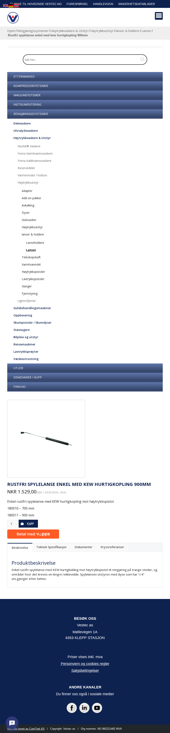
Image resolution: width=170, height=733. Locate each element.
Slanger (27, 286)
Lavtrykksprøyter (25, 352)
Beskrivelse (20, 547)
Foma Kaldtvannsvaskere (34, 161)
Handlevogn (103, 4)
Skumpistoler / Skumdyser (32, 322)
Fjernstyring (30, 293)
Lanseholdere (35, 243)
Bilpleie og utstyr (25, 337)
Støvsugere (21, 330)
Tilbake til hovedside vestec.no (36, 4)
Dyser (26, 213)
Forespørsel (77, 4)
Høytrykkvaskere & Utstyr (69, 31)
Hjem (11, 31)
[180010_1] (46, 439)
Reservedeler (26, 168)
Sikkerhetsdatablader (136, 4)
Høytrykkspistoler (33, 272)
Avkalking (28, 205)
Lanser (146, 31)
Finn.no (19, 387)
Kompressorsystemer (30, 86)
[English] (5, 5)
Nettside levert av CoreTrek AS (26, 728)
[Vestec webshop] (13, 17)
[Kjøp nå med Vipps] (33, 533)
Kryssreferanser (112, 547)
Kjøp (30, 524)
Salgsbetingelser (85, 670)
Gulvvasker (29, 220)
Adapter (27, 191)
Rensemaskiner (24, 344)
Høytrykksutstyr (102, 31)
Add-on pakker (31, 198)
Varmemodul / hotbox (32, 175)
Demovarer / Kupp (27, 377)
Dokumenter (83, 547)
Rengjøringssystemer (32, 31)
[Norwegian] (16, 5)
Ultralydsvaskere (25, 131)
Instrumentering (27, 104)
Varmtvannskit (31, 264)
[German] (11, 5)
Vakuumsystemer (26, 95)
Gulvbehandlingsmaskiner (32, 308)
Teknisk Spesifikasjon (51, 547)
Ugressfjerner (27, 301)
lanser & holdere (127, 31)
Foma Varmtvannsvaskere (35, 153)
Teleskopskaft (31, 257)
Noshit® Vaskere (29, 146)
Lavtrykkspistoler (33, 279)
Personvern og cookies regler (85, 664)
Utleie (18, 368)
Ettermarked (24, 76)
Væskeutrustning (26, 359)
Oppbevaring (22, 315)
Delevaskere (22, 123)
